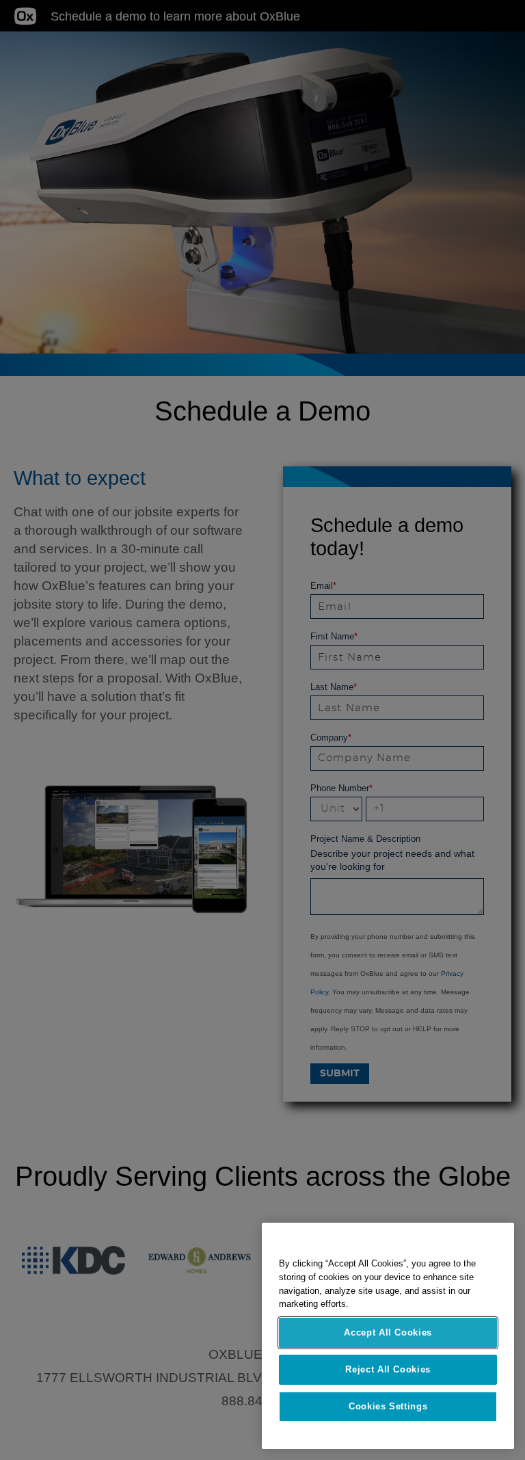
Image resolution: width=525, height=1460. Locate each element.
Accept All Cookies (388, 1332)
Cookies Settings (388, 1406)
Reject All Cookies (388, 1369)
